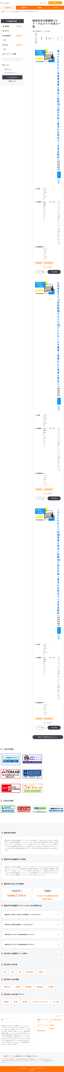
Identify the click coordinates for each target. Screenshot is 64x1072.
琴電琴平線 (7, 987)
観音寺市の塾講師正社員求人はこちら (47, 737)
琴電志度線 (28, 987)
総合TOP (8, 7)
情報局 (40, 7)
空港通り (41, 972)
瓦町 (20, 972)
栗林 (5, 972)
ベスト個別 (56, 1002)
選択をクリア (12, 81)
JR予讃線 (50, 987)
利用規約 (51, 1025)
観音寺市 (6, 31)
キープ (44, 3)
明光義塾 (6, 1002)
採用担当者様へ (41, 1030)
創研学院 (24, 1002)
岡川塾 (15, 1002)
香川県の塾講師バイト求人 (17, 11)
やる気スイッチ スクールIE (40, 1002)
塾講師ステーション (9, 1056)
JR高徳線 (17, 987)
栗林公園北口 (30, 972)
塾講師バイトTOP (6, 11)
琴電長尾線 (39, 987)
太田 (12, 972)
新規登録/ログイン (56, 3)
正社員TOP (24, 7)
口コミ (56, 7)
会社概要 (51, 1028)
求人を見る (54, 272)
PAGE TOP (59, 1015)
